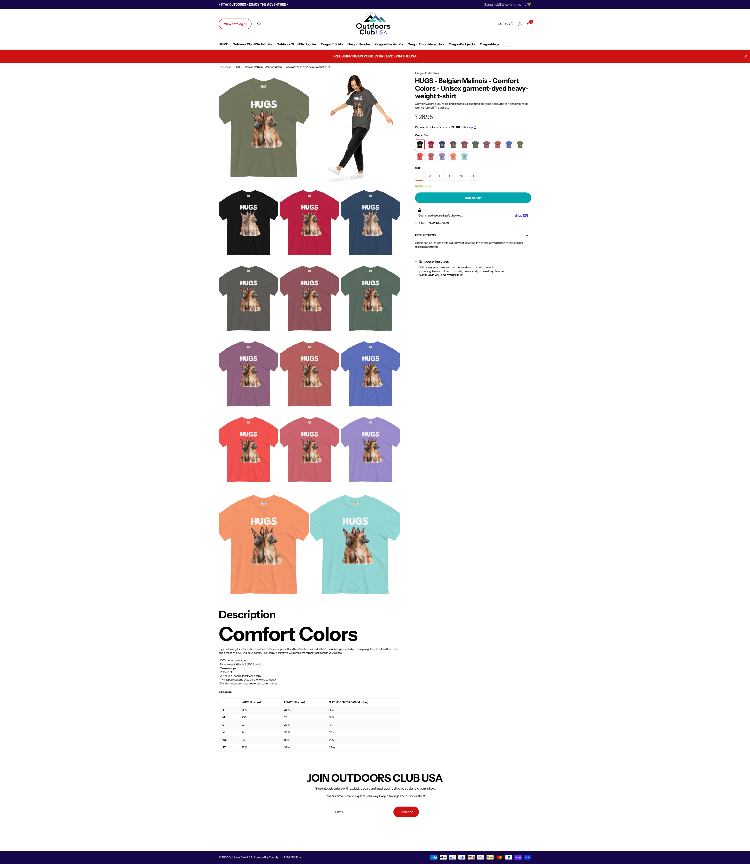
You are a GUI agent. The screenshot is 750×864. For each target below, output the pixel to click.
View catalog (234, 24)
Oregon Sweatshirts (389, 44)
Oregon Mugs (489, 44)
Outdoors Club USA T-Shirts (252, 44)
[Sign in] (520, 24)
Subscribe (406, 812)
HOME (223, 44)
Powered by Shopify (266, 857)
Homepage (225, 66)
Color (422, 135)
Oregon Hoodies (358, 44)
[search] (259, 24)
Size (417, 167)
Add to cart (473, 198)
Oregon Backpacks (462, 44)
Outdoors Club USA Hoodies (296, 44)
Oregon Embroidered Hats (426, 44)
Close (745, 56)
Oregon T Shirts (332, 44)
